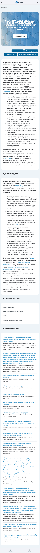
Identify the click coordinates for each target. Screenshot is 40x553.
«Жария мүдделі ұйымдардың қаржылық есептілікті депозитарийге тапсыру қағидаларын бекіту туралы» (19, 339)
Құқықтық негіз (11, 54)
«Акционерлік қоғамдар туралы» (14, 386)
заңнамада (19, 186)
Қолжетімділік (17, 51)
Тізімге (31, 258)
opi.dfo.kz (7, 158)
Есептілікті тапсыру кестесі (28, 54)
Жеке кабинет (20, 36)
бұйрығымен (21, 276)
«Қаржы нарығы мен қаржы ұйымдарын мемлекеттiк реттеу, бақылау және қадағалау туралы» (19, 423)
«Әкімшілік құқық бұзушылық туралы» (16, 413)
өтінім (16, 224)
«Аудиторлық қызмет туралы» (13, 394)
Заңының (6, 91)
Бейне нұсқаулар (31, 51)
